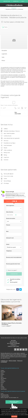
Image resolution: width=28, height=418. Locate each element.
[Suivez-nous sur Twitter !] (21, 349)
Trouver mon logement (14, 402)
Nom (7, 231)
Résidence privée (4, 394)
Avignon (2, 374)
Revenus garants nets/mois (13, 263)
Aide (22, 1)
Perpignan (3, 371)
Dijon (2, 375)
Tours (2, 383)
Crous (2, 393)
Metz (2, 385)
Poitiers (2, 379)
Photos (3, 60)
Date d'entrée (9, 212)
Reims (2, 377)
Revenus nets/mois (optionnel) (13, 257)
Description (4, 50)
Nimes (2, 373)
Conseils (13, 344)
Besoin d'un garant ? (12, 270)
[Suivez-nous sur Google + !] (18, 349)
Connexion (16, 1)
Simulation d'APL (13, 346)
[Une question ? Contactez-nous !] (26, 349)
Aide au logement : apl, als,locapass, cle (9, 397)
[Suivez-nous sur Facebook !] (15, 349)
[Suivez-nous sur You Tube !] (23, 349)
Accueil (13, 340)
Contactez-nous (4, 360)
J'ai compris (14, 416)
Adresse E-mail (10, 237)
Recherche (13, 342)
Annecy (2, 382)
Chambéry (3, 381)
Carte (3, 57)
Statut (7, 244)
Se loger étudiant (13, 343)
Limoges (3, 387)
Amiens (2, 386)
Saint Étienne (3, 378)
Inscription (6, 1)
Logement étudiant (5, 396)
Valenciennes (4, 389)
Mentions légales (12, 360)
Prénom (8, 225)
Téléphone (9, 250)
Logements (4, 53)
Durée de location (10, 218)
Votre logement (10, 205)
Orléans (2, 370)
